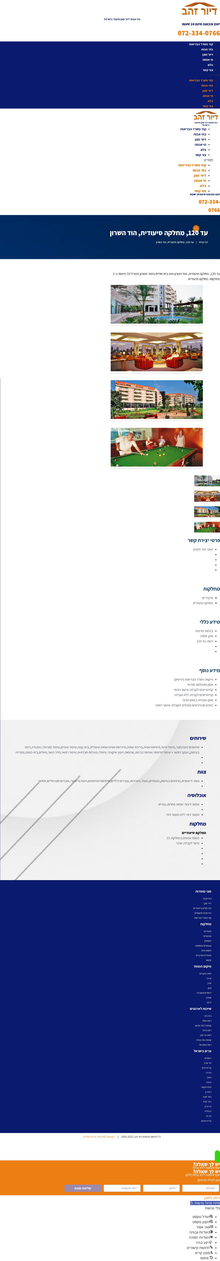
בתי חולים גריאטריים (202, 908)
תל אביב (207, 1063)
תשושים (207, 940)
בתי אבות (207, 49)
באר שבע (207, 1096)
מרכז (209, 978)
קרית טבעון (206, 1120)
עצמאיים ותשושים (203, 945)
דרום (209, 1002)
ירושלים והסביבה (203, 992)
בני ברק (208, 1106)
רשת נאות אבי (205, 1044)
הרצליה (208, 1111)
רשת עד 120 (205, 1035)
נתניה (208, 1082)
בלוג (210, 65)
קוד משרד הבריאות (201, 44)
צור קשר (208, 70)
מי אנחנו (208, 60)
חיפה (209, 1077)
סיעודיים (207, 931)
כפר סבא (207, 1101)
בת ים (208, 1116)
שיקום (208, 960)
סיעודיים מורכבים (203, 955)
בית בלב (207, 1015)
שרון (209, 983)
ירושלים (208, 1058)
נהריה (208, 1072)
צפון (209, 988)
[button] (122, 75)
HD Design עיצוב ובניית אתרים (99, 1137)
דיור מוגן (207, 54)
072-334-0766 (199, 32)
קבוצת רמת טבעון (203, 1025)
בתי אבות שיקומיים (203, 913)
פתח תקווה (206, 1087)
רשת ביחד (206, 1030)
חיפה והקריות (205, 973)
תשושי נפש (206, 950)
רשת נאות (206, 1020)
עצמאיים (207, 936)
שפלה (208, 997)
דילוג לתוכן (212, 1198)
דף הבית (203, 242)
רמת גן (208, 1091)
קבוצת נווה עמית (203, 1039)
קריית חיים (206, 1067)
